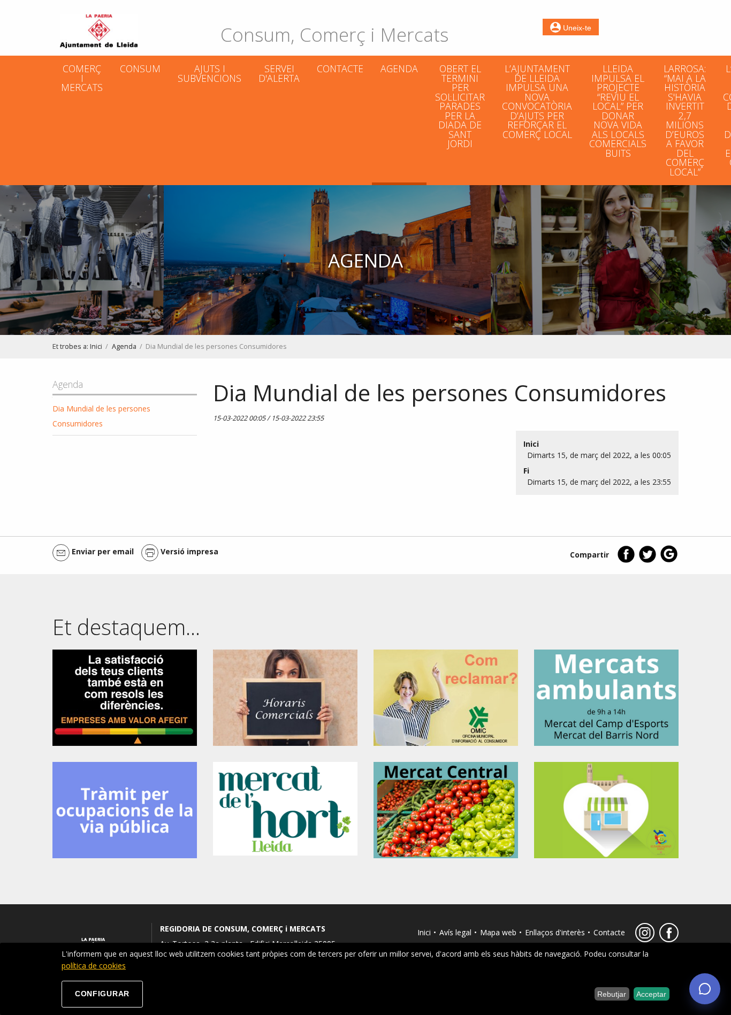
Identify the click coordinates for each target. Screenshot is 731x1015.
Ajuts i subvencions (209, 73)
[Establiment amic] (606, 809)
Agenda (399, 68)
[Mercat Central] (446, 809)
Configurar (102, 993)
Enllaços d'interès (555, 932)
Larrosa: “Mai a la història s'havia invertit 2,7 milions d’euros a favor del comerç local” (685, 120)
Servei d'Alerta (279, 73)
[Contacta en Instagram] (643, 939)
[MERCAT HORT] (285, 808)
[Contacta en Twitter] (647, 560)
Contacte (340, 68)
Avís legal (455, 932)
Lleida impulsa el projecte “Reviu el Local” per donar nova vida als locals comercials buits (617, 110)
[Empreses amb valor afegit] (124, 697)
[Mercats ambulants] (606, 697)
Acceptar (651, 994)
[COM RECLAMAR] (446, 697)
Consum (140, 68)
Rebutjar (611, 994)
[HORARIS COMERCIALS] (285, 697)
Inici (96, 346)
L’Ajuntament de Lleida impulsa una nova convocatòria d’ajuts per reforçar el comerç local (537, 101)
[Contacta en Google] (669, 560)
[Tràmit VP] (124, 809)
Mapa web (498, 932)
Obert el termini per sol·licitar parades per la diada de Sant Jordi (460, 106)
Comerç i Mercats (82, 78)
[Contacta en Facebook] (626, 560)
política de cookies (94, 965)
